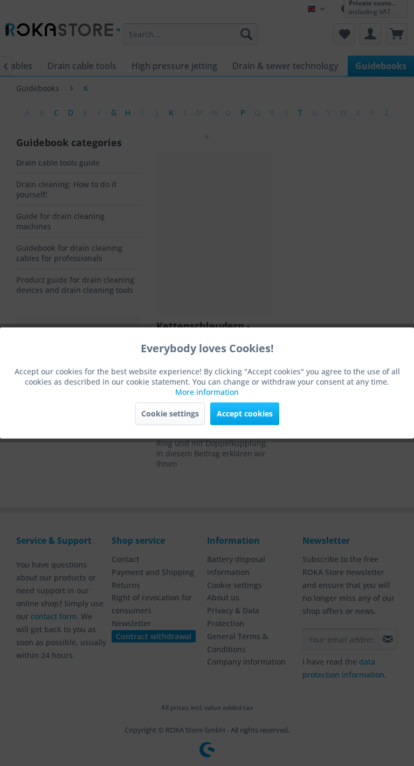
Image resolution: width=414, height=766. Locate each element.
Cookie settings (170, 413)
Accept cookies (245, 413)
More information (207, 392)
